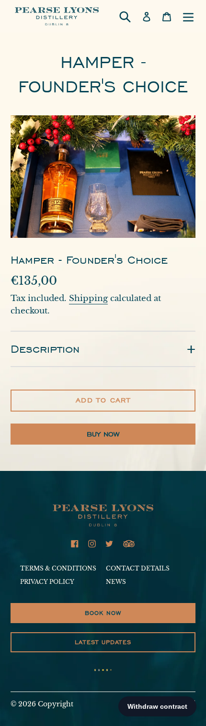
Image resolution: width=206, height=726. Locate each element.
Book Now (103, 612)
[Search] (125, 16)
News (116, 581)
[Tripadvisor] (129, 543)
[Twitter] (109, 543)
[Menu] (188, 16)
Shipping (88, 298)
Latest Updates (103, 642)
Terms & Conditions (58, 568)
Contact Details (138, 568)
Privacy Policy (47, 581)
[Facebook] (75, 543)
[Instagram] (92, 543)
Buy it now (103, 434)
